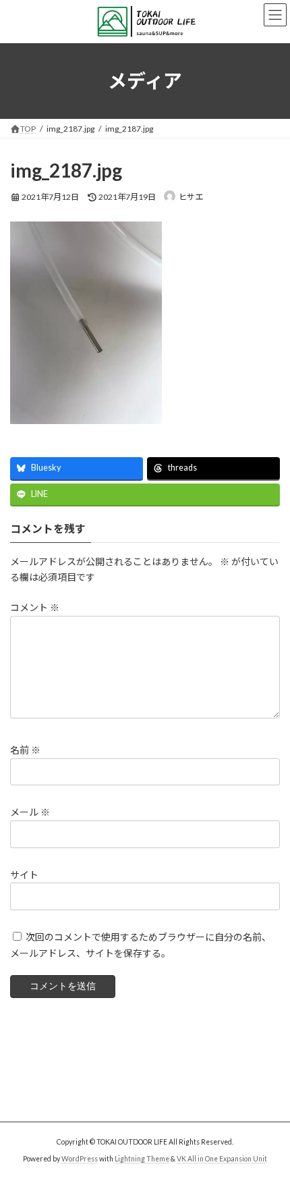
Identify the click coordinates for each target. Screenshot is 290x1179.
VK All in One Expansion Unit (222, 1159)
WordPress (79, 1159)
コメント (34, 608)
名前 (25, 750)
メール (30, 812)
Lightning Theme (142, 1159)
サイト (24, 875)
